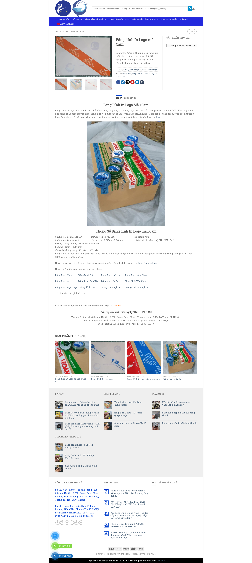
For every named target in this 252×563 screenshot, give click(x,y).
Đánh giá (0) (130, 98)
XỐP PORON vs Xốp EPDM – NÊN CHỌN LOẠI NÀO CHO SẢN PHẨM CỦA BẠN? (128, 504)
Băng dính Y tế (87, 287)
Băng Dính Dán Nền (88, 281)
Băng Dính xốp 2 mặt (66, 287)
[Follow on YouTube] (81, 522)
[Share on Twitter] (123, 82)
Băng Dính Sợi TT (111, 287)
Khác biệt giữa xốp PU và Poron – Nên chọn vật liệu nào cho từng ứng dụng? (129, 493)
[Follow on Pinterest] (76, 522)
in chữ (145, 73)
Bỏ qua (161, 560)
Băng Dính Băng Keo (62, 31)
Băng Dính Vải (62, 281)
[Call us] (72, 522)
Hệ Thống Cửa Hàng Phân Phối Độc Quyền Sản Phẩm (131, 554)
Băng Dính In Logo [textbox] (180, 45)
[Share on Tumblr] (142, 82)
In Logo (152, 73)
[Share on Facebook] (118, 82)
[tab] (119, 98)
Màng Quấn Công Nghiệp (144, 19)
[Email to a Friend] (127, 82)
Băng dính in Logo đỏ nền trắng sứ (70, 380)
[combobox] (181, 45)
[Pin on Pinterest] (132, 82)
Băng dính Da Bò (109, 281)
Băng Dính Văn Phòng (137, 275)
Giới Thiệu (77, 19)
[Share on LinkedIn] (137, 82)
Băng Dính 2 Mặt (64, 275)
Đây (158, 117)
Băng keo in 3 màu (172, 379)
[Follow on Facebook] (57, 522)
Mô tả (119, 98)
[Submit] (190, 8)
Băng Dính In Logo (77, 31)
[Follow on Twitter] (67, 522)
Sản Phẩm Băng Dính (95, 19)
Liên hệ (184, 19)
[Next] (107, 56)
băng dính (127, 73)
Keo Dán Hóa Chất (120, 19)
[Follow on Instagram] (62, 522)
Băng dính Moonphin (136, 287)
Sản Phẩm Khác (169, 19)
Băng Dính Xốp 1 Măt (136, 281)
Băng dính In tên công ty (103, 379)
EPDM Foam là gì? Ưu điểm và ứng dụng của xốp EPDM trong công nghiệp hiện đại (128, 535)
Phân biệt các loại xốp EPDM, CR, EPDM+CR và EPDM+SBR (127, 525)
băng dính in (137, 73)
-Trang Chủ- (63, 19)
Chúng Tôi (100, 554)
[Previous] (59, 56)
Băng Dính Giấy (86, 275)
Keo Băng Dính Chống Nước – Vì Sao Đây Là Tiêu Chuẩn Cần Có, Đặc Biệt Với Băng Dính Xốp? (129, 515)
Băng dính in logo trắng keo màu (143, 379)
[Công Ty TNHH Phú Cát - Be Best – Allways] (71, 8)
